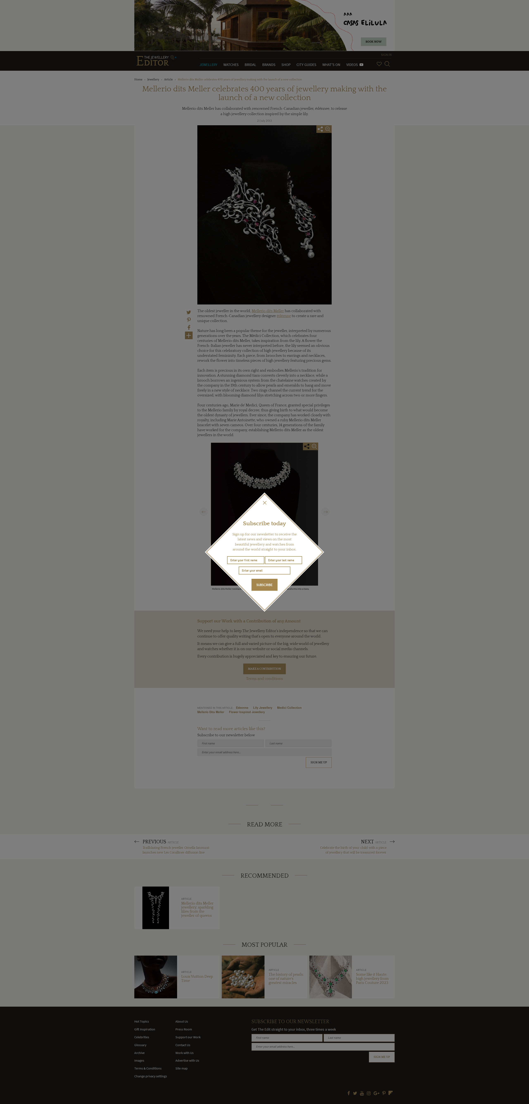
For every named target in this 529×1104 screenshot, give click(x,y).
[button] (264, 502)
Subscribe (264, 585)
